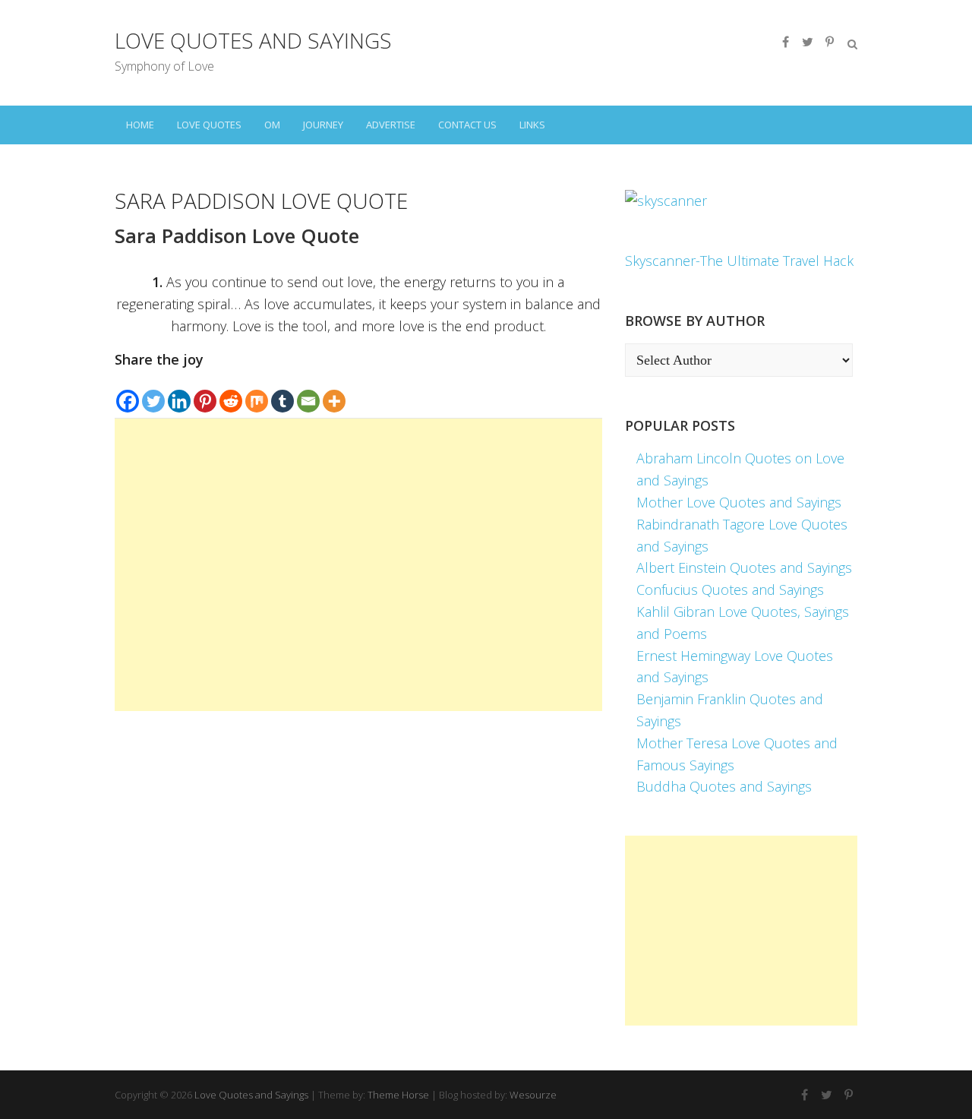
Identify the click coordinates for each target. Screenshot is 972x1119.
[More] (334, 392)
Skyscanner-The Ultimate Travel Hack (739, 260)
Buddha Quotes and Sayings (724, 786)
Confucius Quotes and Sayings (730, 589)
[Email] (308, 392)
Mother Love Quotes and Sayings (738, 502)
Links (532, 124)
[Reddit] (230, 392)
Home (140, 124)
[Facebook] (127, 392)
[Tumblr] (282, 392)
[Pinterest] (205, 392)
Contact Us (467, 124)
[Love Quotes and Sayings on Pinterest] (829, 42)
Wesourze (533, 1095)
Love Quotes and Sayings (253, 40)
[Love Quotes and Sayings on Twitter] (807, 42)
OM (272, 124)
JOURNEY (323, 124)
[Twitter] (153, 392)
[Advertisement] (358, 565)
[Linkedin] (179, 392)
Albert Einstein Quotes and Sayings (744, 567)
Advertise (390, 124)
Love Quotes (209, 124)
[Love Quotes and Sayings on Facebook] (785, 42)
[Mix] (256, 392)
